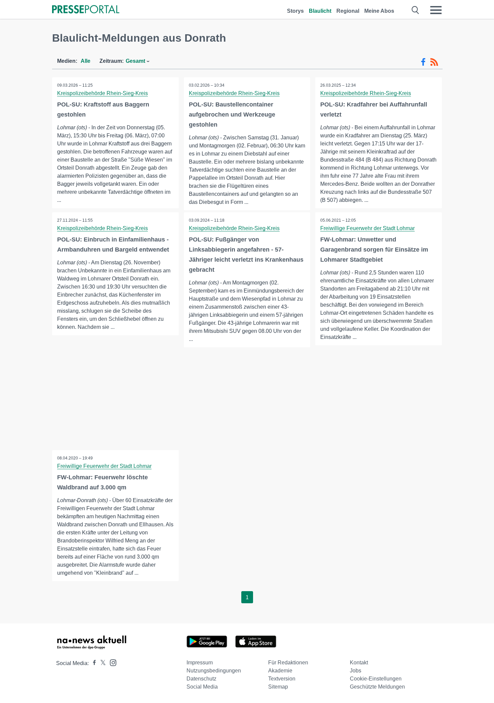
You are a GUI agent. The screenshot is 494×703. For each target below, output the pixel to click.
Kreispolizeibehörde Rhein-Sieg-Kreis (102, 93)
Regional (347, 11)
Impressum (200, 662)
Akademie (280, 670)
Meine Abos (379, 11)
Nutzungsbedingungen (214, 670)
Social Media (202, 687)
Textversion (281, 679)
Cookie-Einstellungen (376, 679)
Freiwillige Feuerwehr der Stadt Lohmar (367, 228)
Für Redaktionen (288, 662)
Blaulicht (320, 11)
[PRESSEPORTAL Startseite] (85, 10)
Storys (295, 11)
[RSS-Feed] (434, 62)
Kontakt (359, 662)
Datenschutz (201, 679)
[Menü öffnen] (436, 10)
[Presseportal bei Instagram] (111, 662)
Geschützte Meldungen (377, 687)
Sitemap (278, 687)
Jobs (355, 670)
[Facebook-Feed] (423, 62)
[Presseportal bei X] (101, 663)
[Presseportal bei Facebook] (92, 663)
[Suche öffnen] (415, 10)
